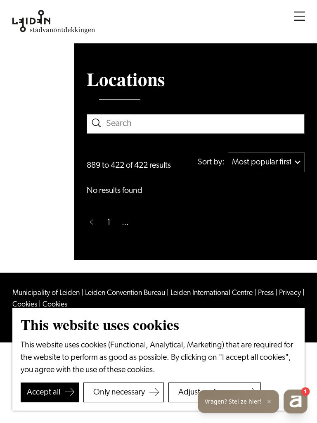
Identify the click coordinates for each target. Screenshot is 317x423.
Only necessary (119, 392)
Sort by (211, 162)
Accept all (43, 392)
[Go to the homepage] (53, 22)
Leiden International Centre (212, 293)
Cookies (25, 305)
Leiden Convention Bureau (126, 293)
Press (266, 293)
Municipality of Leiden (46, 293)
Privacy (291, 293)
